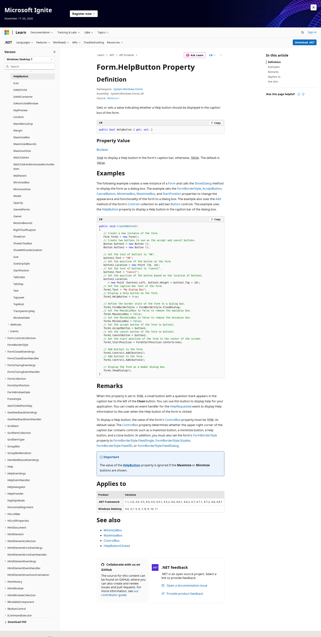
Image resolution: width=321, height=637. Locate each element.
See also (273, 81)
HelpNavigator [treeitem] (16, 487)
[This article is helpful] (298, 94)
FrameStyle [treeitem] (14, 399)
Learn (100, 55)
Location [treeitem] (18, 117)
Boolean (102, 150)
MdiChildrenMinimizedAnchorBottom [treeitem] (33, 167)
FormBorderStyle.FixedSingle (134, 440)
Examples (274, 67)
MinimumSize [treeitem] (21, 189)
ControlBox (173, 420)
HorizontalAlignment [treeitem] (20, 507)
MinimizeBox (126, 194)
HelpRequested (181, 406)
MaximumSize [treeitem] (22, 151)
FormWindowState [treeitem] (18, 392)
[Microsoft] (6, 32)
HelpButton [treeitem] (20, 76)
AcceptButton (212, 189)
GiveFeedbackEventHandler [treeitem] (24, 419)
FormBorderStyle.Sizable (172, 440)
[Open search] (302, 32)
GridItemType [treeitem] (16, 439)
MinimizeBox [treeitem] (21, 182)
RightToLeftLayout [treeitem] (24, 230)
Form (172, 183)
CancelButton (106, 194)
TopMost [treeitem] (18, 304)
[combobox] (29, 59)
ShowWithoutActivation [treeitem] (27, 250)
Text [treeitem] (15, 290)
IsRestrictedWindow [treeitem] (25, 103)
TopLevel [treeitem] (18, 297)
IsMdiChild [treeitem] (20, 90)
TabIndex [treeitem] (19, 277)
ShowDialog (203, 183)
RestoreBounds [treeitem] (22, 223)
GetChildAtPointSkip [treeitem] (19, 405)
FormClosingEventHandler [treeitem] (23, 372)
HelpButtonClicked (117, 546)
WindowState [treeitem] (21, 317)
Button (175, 204)
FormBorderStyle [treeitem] (17, 344)
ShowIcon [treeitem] (19, 236)
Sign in (312, 32)
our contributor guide (120, 593)
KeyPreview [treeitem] (20, 110)
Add (218, 199)
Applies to (274, 76)
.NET (112, 55)
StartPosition (172, 194)
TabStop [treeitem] (18, 284)
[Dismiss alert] (314, 7)
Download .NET (304, 42)
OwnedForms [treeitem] (21, 209)
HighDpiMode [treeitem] (16, 500)
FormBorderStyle (189, 189)
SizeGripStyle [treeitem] (21, 263)
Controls (134, 204)
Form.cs (112, 98)
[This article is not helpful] (303, 94)
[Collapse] (54, 52)
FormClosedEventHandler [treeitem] (23, 358)
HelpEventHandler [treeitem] (18, 480)
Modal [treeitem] (17, 196)
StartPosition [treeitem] (21, 270)
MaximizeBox (146, 194)
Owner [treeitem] (17, 216)
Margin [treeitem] (17, 130)
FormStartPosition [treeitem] (18, 385)
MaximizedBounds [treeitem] (24, 144)
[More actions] (221, 55)
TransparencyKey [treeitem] (24, 311)
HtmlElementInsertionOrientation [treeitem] (28, 575)
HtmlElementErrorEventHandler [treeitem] (27, 554)
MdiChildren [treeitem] (21, 157)
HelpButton (110, 209)
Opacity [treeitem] (18, 202)
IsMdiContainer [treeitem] (23, 96)
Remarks (273, 72)
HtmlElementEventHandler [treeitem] (23, 568)
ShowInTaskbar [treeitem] (22, 243)
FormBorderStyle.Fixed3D (114, 446)
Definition (274, 62)
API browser (126, 55)
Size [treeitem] (15, 257)
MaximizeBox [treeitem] (21, 137)
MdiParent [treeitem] (19, 175)
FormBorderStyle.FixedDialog (158, 446)
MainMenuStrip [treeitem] (23, 124)
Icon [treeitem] (16, 83)
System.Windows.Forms (128, 89)
